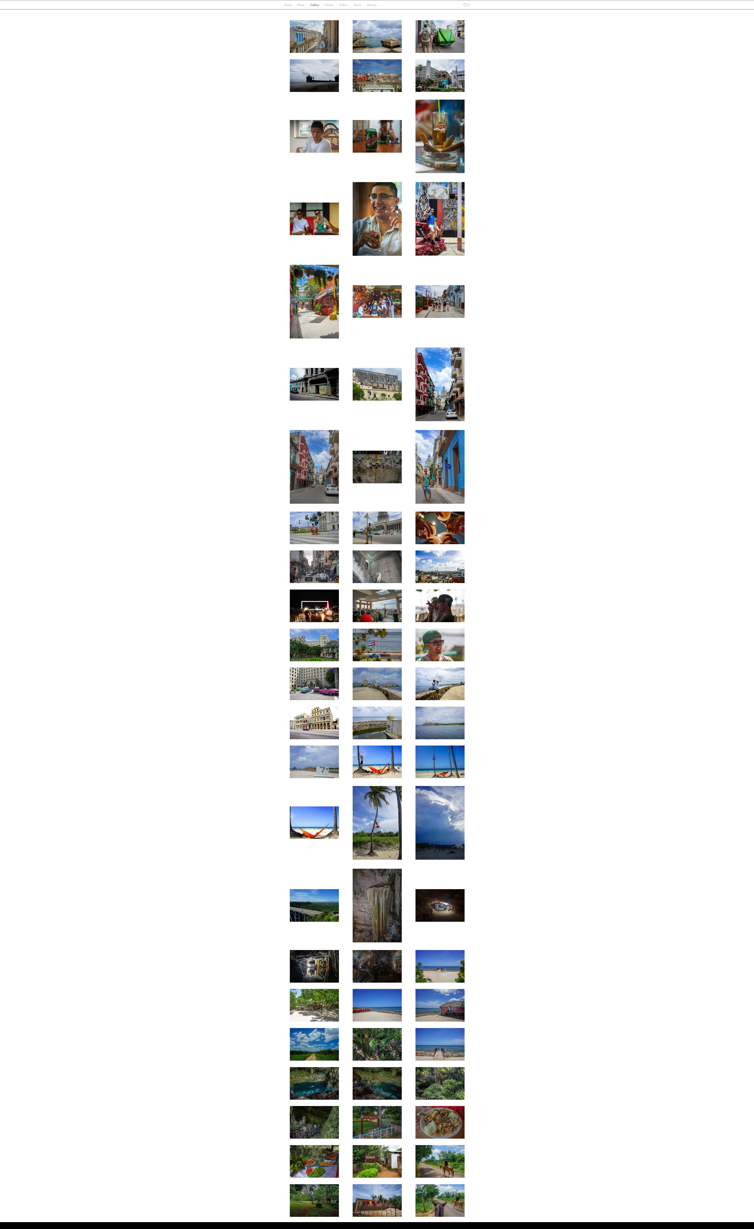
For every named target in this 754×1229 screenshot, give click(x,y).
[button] (468, 4)
